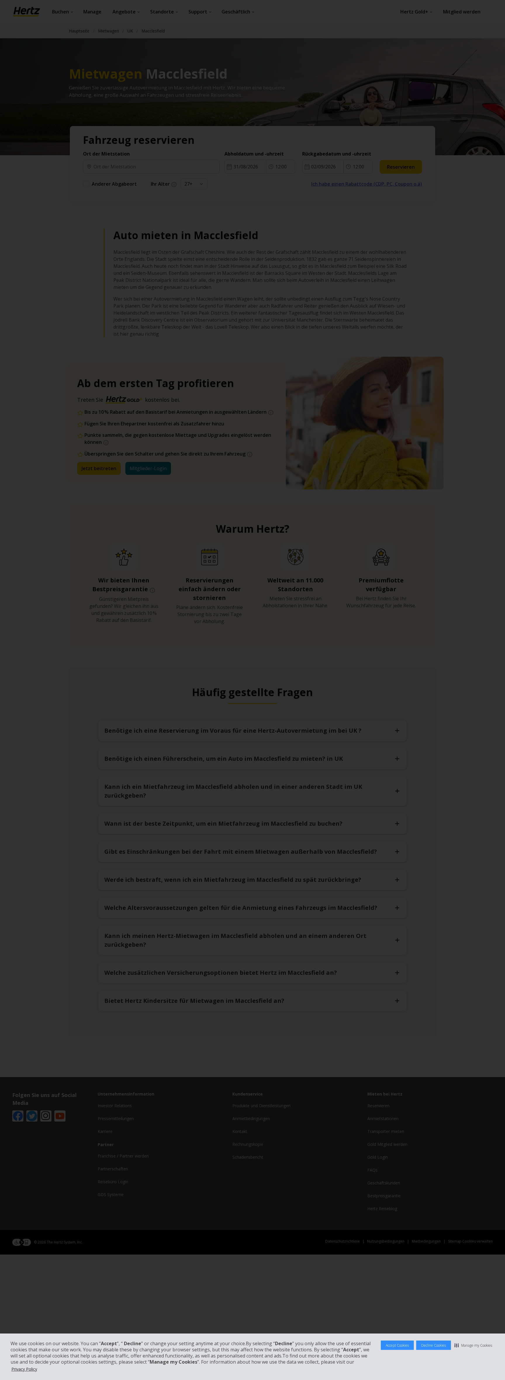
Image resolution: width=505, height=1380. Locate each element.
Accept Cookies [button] (397, 1345)
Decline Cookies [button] (433, 1345)
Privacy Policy (24, 1369)
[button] (473, 1345)
